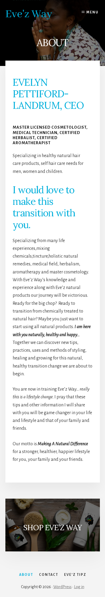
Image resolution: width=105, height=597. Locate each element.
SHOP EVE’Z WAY (52, 527)
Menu (92, 12)
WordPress (62, 587)
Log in (79, 587)
